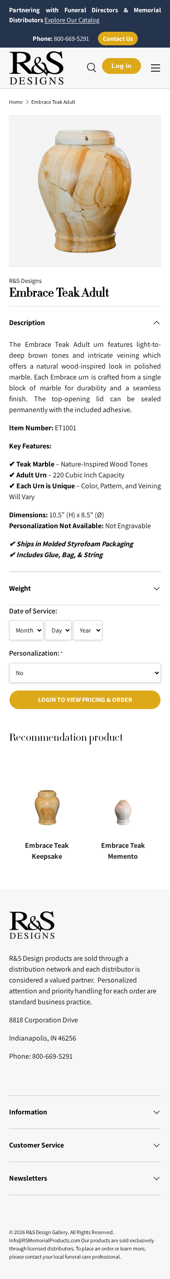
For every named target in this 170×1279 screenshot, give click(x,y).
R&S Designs (25, 281)
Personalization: (36, 653)
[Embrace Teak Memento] (123, 798)
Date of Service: (33, 611)
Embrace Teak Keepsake (47, 851)
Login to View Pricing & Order (85, 699)
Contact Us (118, 38)
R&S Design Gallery (47, 1232)
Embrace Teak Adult (53, 102)
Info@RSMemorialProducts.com (44, 1240)
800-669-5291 (71, 38)
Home (16, 102)
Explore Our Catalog (71, 19)
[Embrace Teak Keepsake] (47, 798)
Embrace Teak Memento (123, 851)
